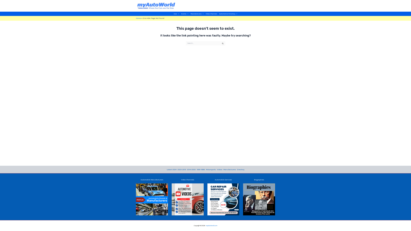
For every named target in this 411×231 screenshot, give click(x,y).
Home (138, 18)
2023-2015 (182, 169)
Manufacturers (229, 169)
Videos (219, 169)
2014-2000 (191, 169)
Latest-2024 (171, 169)
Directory (240, 169)
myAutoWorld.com (211, 225)
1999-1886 (201, 169)
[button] (178, 13)
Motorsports (211, 169)
